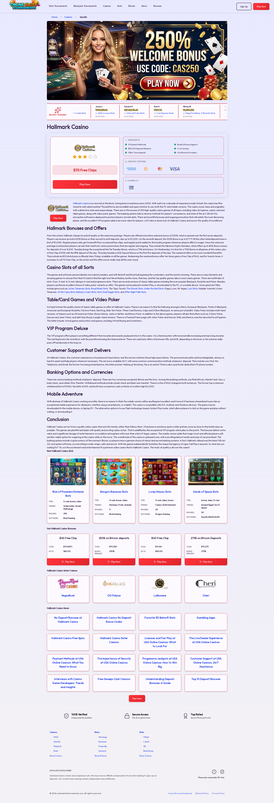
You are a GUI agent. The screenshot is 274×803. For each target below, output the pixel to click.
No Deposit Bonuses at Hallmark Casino (68, 619)
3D (144, 746)
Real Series (148, 751)
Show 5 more (56, 755)
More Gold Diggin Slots (108, 292)
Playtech (57, 746)
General (102, 751)
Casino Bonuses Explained (180, 793)
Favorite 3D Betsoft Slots (160, 617)
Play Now (261, 6)
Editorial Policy (202, 793)
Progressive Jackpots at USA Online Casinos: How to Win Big (160, 662)
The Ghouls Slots (134, 288)
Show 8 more (100, 755)
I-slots (146, 741)
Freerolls (103, 746)
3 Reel (146, 737)
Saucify (57, 741)
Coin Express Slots (154, 113)
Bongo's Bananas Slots (114, 491)
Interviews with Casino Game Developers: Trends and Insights (68, 683)
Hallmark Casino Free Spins (68, 638)
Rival (56, 751)
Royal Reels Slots (99, 288)
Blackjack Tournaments (85, 5)
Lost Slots (192, 288)
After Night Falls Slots (135, 292)
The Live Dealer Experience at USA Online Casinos (206, 640)
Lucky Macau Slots (160, 491)
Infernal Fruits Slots (125, 113)
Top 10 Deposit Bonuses (205, 679)
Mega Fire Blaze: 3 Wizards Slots (190, 113)
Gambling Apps (206, 617)
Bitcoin (131, 5)
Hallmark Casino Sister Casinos (114, 640)
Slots (119, 5)
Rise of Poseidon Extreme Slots (68, 493)
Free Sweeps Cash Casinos (114, 679)
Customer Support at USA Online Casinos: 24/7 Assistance (206, 662)
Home (54, 17)
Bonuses (157, 5)
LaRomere (160, 595)
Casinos (107, 5)
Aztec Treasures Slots (79, 288)
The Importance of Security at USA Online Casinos (114, 660)
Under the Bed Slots (154, 288)
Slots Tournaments (58, 5)
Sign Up (244, 6)
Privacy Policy (218, 793)
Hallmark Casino (81, 203)
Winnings (103, 737)
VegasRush (68, 595)
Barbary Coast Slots (86, 292)
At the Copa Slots (66, 292)
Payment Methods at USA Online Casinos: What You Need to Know (68, 662)
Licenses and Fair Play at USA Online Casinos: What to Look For (160, 642)
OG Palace (114, 595)
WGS (56, 737)
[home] (24, 10)
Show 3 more (145, 755)
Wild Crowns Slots (95, 113)
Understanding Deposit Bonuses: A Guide (160, 681)
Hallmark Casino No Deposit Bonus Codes (114, 619)
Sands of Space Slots (206, 491)
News (144, 5)
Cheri (206, 595)
